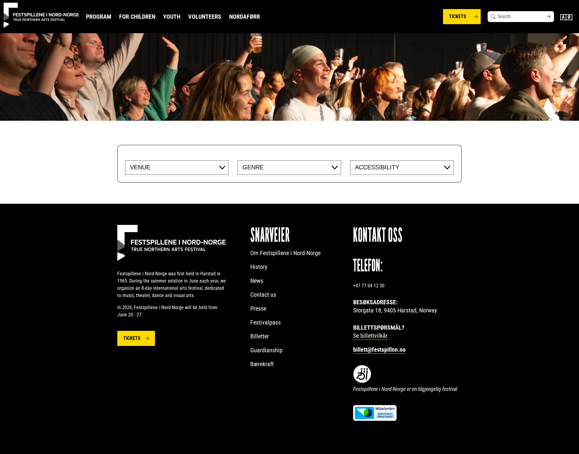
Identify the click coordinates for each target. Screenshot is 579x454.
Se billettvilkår (370, 335)
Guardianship (266, 350)
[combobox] (176, 167)
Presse (258, 308)
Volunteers (204, 16)
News (256, 280)
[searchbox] (167, 167)
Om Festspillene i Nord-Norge (285, 253)
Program (98, 16)
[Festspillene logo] (41, 15)
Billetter (259, 336)
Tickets (457, 16)
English (563, 17)
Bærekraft (262, 364)
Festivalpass (265, 322)
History (258, 266)
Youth (171, 16)
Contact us (263, 294)
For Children (137, 16)
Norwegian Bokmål (569, 17)
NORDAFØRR (244, 16)
